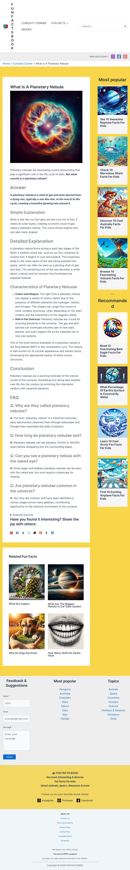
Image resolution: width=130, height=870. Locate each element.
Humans (113, 701)
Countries (113, 697)
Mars (65, 701)
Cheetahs (65, 697)
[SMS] (35, 532)
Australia (65, 693)
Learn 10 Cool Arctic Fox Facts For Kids (111, 445)
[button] (67, 23)
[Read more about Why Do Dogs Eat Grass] (27, 631)
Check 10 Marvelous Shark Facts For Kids (111, 173)
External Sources (23, 514)
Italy (64, 714)
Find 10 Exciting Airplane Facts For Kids (112, 495)
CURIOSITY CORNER (33, 23)
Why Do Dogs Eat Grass (23, 653)
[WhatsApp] (29, 532)
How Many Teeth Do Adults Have (64, 654)
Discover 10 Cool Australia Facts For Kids (111, 224)
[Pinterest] (125, 56)
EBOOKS (26, 29)
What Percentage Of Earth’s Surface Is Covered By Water (112, 392)
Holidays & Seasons (113, 710)
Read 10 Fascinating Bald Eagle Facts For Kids (111, 350)
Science (113, 706)
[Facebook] (119, 56)
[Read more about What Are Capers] (27, 581)
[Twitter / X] (23, 532)
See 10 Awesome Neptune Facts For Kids (112, 123)
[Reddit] (40, 532)
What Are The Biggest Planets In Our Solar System (64, 605)
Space (113, 693)
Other (113, 718)
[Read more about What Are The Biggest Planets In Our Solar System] (66, 581)
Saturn (65, 706)
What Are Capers (19, 603)
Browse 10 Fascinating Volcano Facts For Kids (112, 276)
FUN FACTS (58, 23)
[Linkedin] (52, 532)
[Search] (125, 26)
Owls (65, 710)
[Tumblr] (46, 532)
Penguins (65, 689)
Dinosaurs (113, 714)
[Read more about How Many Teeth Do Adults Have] (66, 631)
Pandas (65, 718)
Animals (113, 689)
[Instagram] (113, 56)
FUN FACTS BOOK (12, 26)
